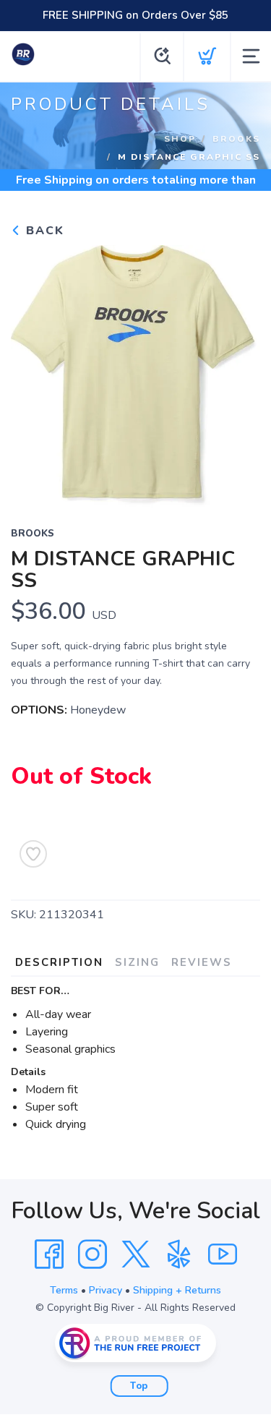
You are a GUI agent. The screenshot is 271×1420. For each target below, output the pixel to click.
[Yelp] (179, 1254)
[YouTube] (222, 1254)
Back (43, 231)
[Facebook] (49, 1254)
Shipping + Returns (177, 1290)
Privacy (105, 1290)
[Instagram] (92, 1254)
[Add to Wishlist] (33, 854)
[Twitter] (136, 1254)
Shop (180, 138)
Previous (33, 372)
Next (237, 372)
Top (139, 1386)
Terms (64, 1290)
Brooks (236, 138)
